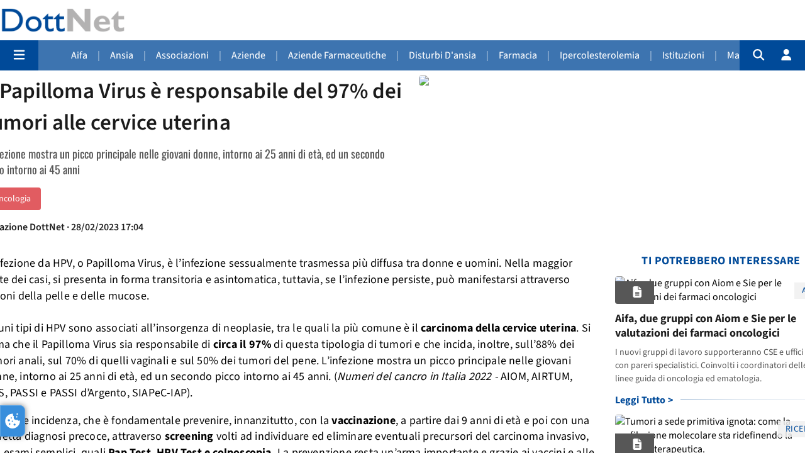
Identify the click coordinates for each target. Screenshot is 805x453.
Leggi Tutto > (644, 400)
